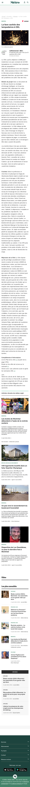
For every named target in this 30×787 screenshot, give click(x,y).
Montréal (15, 16)
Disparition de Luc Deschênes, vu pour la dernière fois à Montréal (14, 549)
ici (16, 360)
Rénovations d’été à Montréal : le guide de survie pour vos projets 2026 (14, 694)
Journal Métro (24, 602)
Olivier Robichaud (15, 521)
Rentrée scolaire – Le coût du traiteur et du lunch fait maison (18, 627)
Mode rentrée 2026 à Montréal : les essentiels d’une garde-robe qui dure (19, 596)
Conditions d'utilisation (16, 783)
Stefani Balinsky (24, 618)
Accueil (3, 16)
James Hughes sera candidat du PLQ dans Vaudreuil (18, 656)
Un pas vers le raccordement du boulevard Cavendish (14, 506)
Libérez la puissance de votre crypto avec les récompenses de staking (13, 708)
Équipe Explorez (16, 712)
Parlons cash (14, 607)
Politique (13, 652)
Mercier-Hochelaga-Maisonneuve (10, 463)
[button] (2, 2)
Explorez (13, 591)
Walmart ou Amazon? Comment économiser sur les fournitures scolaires (18, 612)
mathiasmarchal (14, 50)
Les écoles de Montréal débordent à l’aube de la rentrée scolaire (15, 420)
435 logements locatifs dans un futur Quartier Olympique (14, 466)
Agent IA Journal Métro (17, 479)
